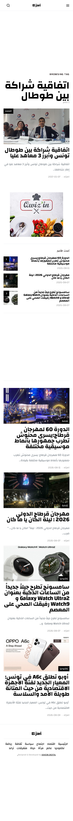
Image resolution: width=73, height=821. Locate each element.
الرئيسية (63, 744)
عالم (49, 748)
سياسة (29, 744)
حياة (32, 748)
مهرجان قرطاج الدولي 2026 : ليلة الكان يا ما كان (49, 276)
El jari (36, 5)
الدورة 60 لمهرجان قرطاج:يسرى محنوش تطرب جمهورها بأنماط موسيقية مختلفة (49, 260)
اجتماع (40, 744)
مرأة (41, 748)
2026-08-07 (62, 282)
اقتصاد (8, 111)
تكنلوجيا (64, 578)
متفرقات (22, 748)
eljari (66, 177)
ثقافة (65, 421)
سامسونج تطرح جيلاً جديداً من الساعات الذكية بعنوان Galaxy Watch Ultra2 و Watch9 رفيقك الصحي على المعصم (46, 296)
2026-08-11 (63, 268)
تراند (11, 748)
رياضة (8, 744)
